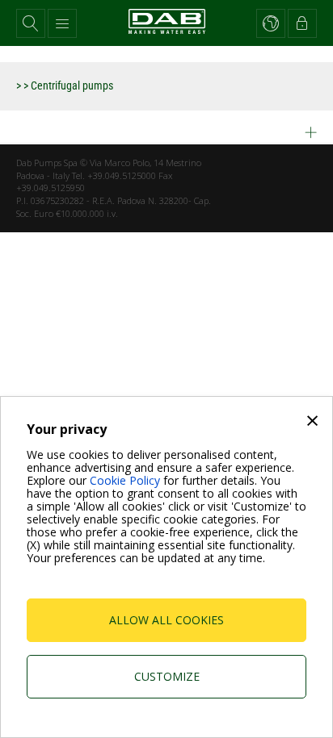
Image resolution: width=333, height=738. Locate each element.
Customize (167, 676)
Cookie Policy (125, 480)
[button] (30, 23)
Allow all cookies (166, 620)
